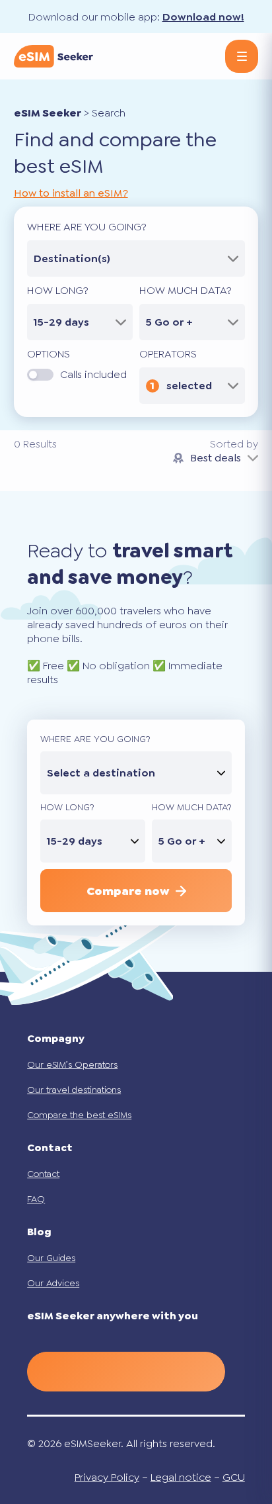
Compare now (127, 891)
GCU (233, 1477)
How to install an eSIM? (71, 193)
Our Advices (53, 1283)
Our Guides (51, 1258)
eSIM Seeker (47, 113)
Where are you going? (87, 227)
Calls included (93, 374)
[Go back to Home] (53, 56)
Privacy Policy (107, 1477)
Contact (43, 1174)
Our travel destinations (74, 1090)
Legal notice (181, 1477)
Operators (168, 354)
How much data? (185, 290)
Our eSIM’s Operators (72, 1064)
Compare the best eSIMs (79, 1115)
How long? (57, 290)
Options (48, 354)
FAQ (36, 1199)
